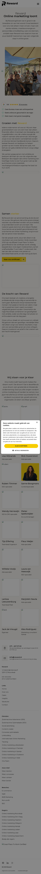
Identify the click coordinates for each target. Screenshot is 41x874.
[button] (20, 450)
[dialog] (20, 437)
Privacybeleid (27, 441)
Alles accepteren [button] (21, 446)
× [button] (37, 422)
